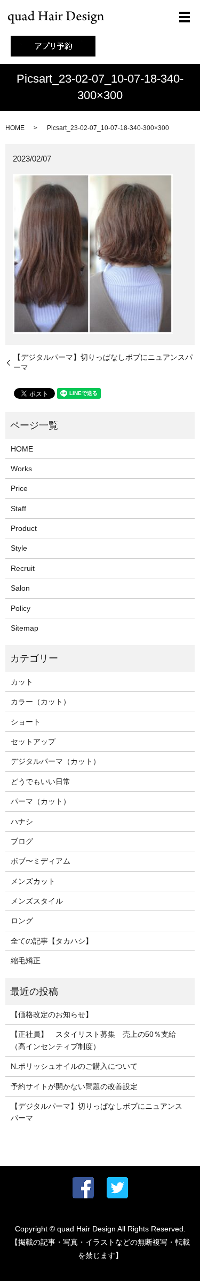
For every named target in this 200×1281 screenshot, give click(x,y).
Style (19, 548)
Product (24, 528)
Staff (18, 508)
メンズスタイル (37, 901)
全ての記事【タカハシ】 (52, 941)
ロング (22, 920)
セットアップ (33, 741)
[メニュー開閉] (184, 17)
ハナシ (22, 821)
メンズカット (33, 881)
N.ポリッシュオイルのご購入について (74, 1066)
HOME (15, 128)
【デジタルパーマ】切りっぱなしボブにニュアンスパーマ (103, 362)
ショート (26, 722)
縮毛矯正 (26, 960)
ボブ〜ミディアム (40, 861)
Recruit (23, 568)
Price (19, 488)
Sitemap (24, 628)
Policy (20, 608)
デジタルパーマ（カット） (55, 761)
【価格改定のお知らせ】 (52, 1014)
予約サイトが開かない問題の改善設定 (74, 1086)
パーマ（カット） (40, 801)
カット (22, 682)
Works (21, 468)
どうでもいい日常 (40, 781)
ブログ (22, 841)
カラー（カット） (40, 701)
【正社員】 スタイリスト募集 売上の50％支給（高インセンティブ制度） (93, 1040)
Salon (20, 588)
